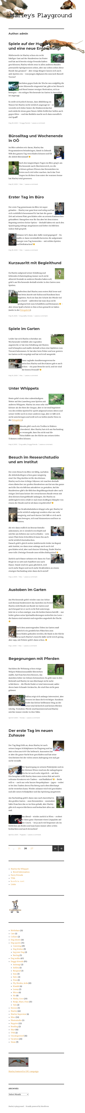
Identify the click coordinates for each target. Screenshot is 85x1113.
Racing (16, 955)
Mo (14, 995)
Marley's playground (16, 1106)
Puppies (23, 835)
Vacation (14, 1039)
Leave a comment (38, 123)
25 (20, 848)
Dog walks (23, 316)
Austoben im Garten (27, 589)
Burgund (17, 971)
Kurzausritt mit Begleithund (35, 263)
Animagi (17, 964)
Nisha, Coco (18, 999)
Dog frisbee (18, 949)
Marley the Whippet (20, 869)
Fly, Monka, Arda (20, 983)
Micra (15, 992)
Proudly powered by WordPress (37, 1106)
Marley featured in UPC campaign (24, 1071)
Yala (15, 1005)
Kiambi (16, 986)
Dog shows (16, 940)
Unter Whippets (24, 388)
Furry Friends (17, 875)
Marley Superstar (18, 1014)
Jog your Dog (18, 952)
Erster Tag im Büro (26, 197)
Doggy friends (25, 123)
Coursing (17, 946)
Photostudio (16, 1020)
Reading (14, 1026)
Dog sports (16, 943)
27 (32, 848)
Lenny (15, 989)
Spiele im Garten (24, 328)
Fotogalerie (25, 310)
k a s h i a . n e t (17, 881)
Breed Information (21, 872)
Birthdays (15, 930)
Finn (15, 980)
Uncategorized (17, 1036)
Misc (21, 184)
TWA (13, 878)
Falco (15, 977)
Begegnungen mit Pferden (34, 658)
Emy (15, 974)
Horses (29, 316)
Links (13, 884)
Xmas (13, 1042)
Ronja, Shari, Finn (21, 1002)
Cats (13, 933)
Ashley (16, 968)
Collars (14, 937)
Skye (13, 1029)
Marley (14, 1011)
